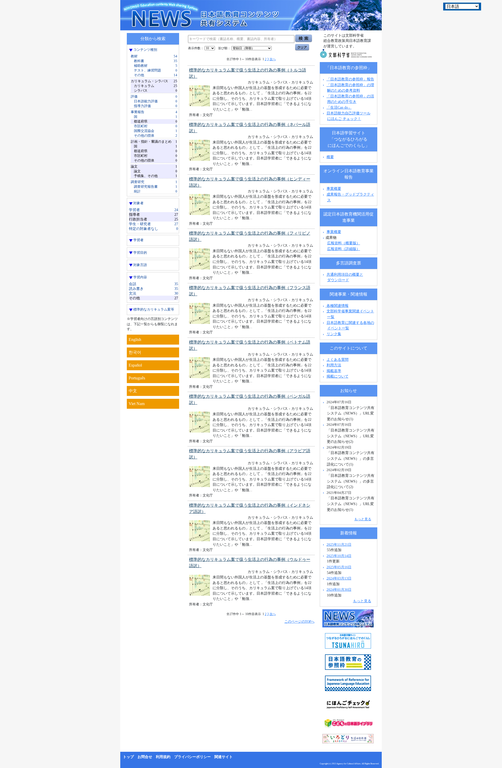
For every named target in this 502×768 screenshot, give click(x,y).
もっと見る (362, 519)
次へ (273, 59)
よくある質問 (338, 359)
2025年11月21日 (339, 544)
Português (137, 378)
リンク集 (334, 334)
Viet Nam (137, 403)
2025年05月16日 (339, 567)
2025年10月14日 (339, 556)
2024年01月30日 (339, 590)
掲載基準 (334, 371)
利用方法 (334, 365)
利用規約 (163, 757)
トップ (128, 757)
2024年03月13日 (339, 578)
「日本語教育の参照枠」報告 (350, 79)
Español (135, 365)
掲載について (338, 376)
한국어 (135, 352)
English (135, 339)
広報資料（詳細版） (343, 249)
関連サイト (223, 757)
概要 (330, 157)
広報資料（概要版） (343, 243)
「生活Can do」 (339, 107)
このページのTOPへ (299, 621)
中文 (133, 391)
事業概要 (334, 188)
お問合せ (145, 757)
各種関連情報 (337, 305)
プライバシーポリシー (192, 757)
